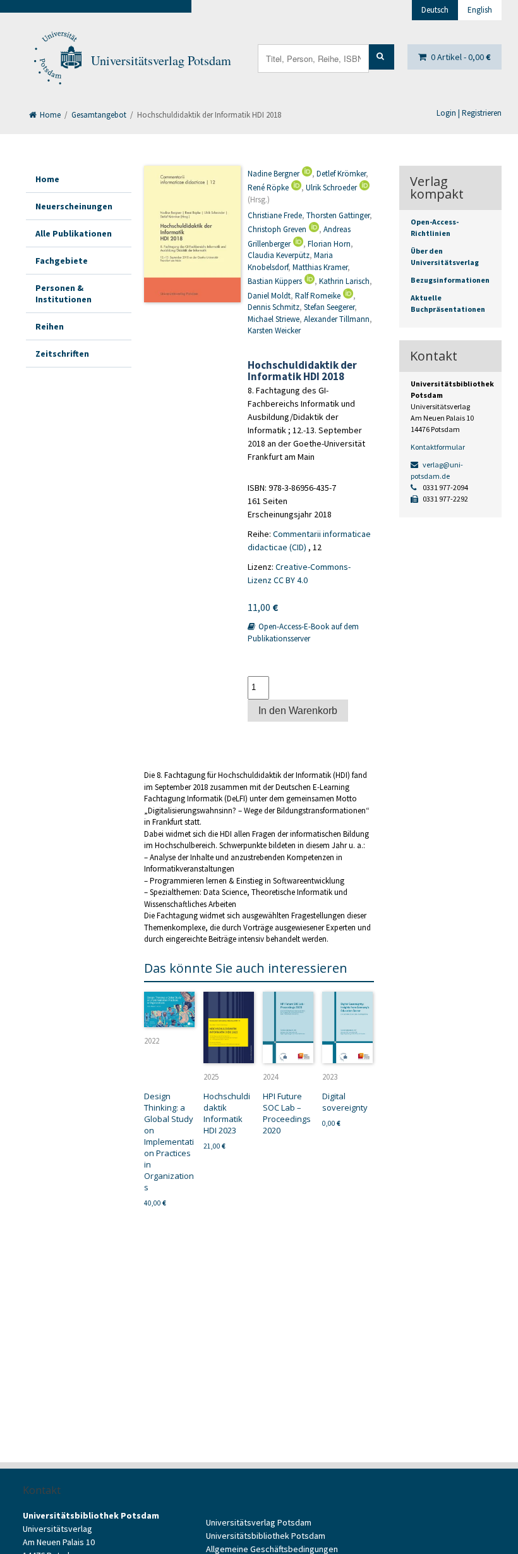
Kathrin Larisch (344, 281)
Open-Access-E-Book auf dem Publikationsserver (303, 632)
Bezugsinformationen (450, 280)
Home (49, 114)
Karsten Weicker (274, 330)
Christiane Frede (275, 215)
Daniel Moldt (269, 295)
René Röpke (268, 187)
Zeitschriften (62, 353)
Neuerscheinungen (73, 206)
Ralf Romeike (317, 295)
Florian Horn (329, 243)
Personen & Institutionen (63, 293)
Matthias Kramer (319, 267)
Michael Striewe (273, 319)
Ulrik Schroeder (331, 187)
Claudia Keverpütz (279, 255)
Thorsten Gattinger (338, 215)
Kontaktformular (438, 447)
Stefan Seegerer (329, 307)
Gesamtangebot (98, 114)
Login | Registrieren (469, 113)
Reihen (49, 326)
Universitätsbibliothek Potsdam (265, 1535)
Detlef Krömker (341, 173)
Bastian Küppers (275, 281)
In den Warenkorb (297, 710)
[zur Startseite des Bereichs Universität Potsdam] (57, 61)
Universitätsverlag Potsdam (161, 60)
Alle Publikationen (73, 233)
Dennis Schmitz (273, 307)
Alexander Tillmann (337, 319)
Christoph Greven (277, 229)
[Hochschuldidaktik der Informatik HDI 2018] (192, 234)
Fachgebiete (61, 260)
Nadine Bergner (273, 173)
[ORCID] (305, 173)
